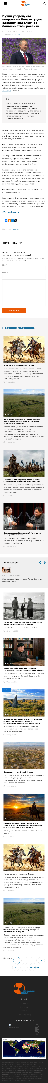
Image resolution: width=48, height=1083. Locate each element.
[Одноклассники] (9, 220)
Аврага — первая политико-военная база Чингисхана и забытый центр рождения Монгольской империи (21, 421)
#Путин (6, 212)
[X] (15, 220)
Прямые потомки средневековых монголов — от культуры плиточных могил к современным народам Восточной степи (23, 721)
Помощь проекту (24, 1015)
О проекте (24, 1003)
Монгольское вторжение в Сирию (18, 365)
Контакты (24, 1011)
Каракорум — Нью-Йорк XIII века (18, 772)
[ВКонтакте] (6, 220)
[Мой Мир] (12, 220)
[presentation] (40, 563)
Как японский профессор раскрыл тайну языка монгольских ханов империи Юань (21, 481)
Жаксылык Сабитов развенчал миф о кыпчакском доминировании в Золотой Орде (23, 669)
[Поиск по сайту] (44, 3)
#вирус (15, 212)
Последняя (32, 967)
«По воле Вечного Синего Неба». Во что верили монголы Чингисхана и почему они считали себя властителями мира (22, 825)
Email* (5, 273)
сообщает (6, 91)
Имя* (4, 265)
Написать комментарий (14, 252)
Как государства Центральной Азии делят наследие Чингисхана (22, 534)
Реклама (24, 1007)
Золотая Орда (15, 34)
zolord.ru (15, 229)
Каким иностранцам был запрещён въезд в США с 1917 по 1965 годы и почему (22, 623)
